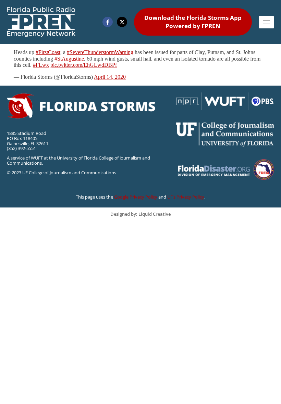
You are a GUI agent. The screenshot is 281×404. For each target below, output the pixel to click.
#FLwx (41, 65)
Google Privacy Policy (135, 197)
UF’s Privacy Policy (185, 197)
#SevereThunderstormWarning (100, 52)
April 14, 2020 (110, 77)
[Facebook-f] (107, 22)
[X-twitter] (122, 22)
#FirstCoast (48, 52)
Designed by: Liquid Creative (140, 214)
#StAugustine (69, 59)
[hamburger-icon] (266, 22)
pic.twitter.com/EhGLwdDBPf (83, 65)
